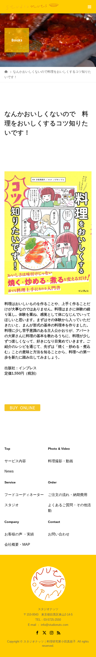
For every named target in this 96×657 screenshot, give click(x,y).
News (9, 471)
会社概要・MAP (17, 544)
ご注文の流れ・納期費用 (67, 495)
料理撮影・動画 (60, 461)
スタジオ (11, 505)
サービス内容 (15, 461)
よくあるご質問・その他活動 (69, 508)
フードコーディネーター (24, 495)
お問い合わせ (58, 534)
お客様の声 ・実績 (19, 534)
